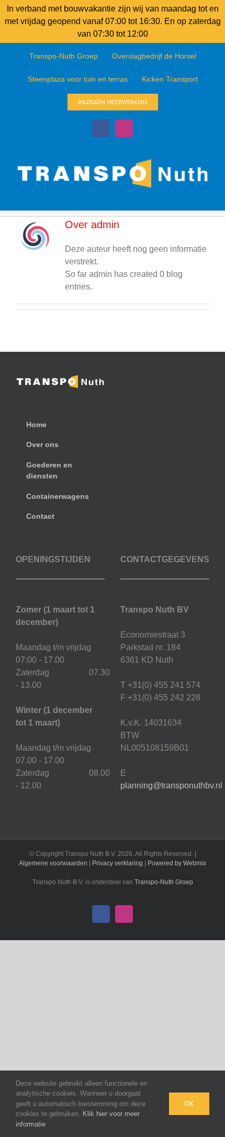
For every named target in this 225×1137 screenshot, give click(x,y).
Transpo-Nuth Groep (163, 882)
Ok (189, 1103)
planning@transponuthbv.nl (171, 785)
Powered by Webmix (177, 863)
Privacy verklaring (117, 863)
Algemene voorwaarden (53, 863)
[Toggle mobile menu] (205, 193)
